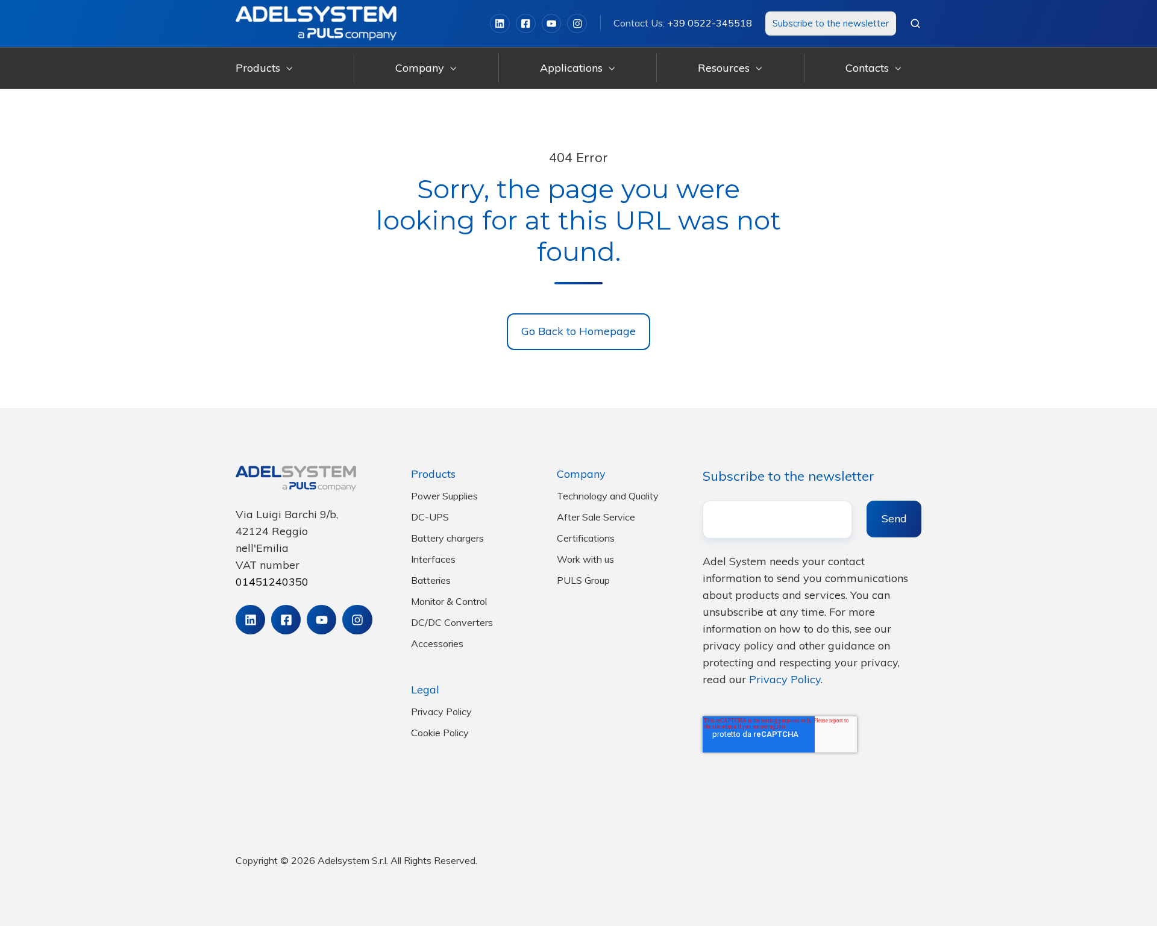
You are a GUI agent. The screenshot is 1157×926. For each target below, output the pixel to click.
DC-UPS (430, 517)
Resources (724, 68)
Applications (571, 68)
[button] (915, 23)
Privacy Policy (441, 711)
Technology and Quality (608, 496)
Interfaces (433, 559)
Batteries (431, 580)
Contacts (867, 68)
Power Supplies (444, 496)
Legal (425, 689)
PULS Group (583, 580)
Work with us (585, 559)
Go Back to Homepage (578, 331)
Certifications (586, 538)
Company (419, 68)
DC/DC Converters (452, 622)
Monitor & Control (449, 601)
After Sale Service (596, 517)
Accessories (437, 643)
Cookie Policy (440, 733)
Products (258, 68)
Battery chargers (447, 538)
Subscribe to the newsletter (831, 23)
